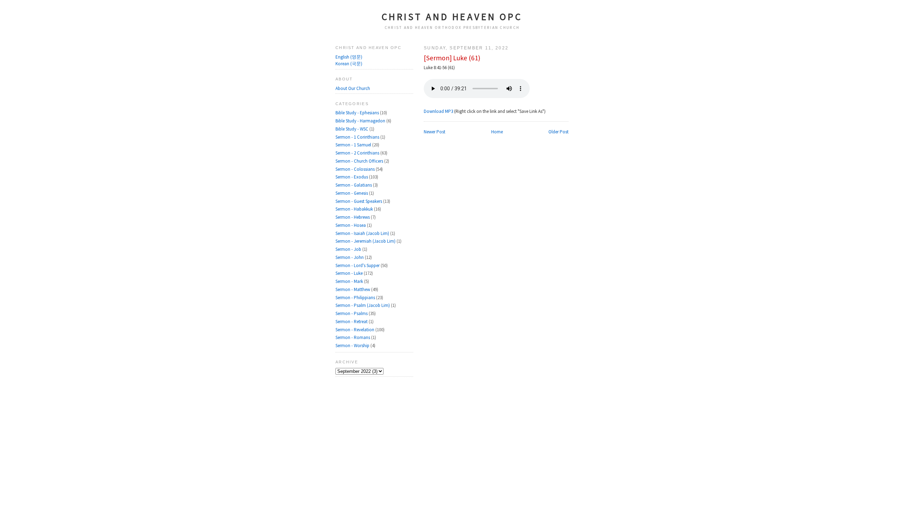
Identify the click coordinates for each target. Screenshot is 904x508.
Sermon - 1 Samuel (353, 145)
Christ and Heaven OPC (452, 17)
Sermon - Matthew (353, 289)
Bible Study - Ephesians (357, 113)
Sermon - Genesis (352, 193)
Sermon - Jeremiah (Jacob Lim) (366, 241)
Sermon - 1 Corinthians (357, 137)
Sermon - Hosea (351, 225)
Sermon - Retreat (352, 322)
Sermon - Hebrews (353, 217)
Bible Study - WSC (352, 129)
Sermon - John (350, 257)
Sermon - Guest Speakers (359, 201)
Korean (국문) (348, 64)
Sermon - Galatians (354, 185)
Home (497, 132)
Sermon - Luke (349, 273)
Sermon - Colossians (355, 169)
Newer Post (434, 132)
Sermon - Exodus (352, 177)
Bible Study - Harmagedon (360, 121)
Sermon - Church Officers (359, 161)
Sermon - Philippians (355, 298)
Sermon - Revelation (355, 330)
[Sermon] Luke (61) (452, 58)
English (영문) (348, 57)
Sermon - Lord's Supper (358, 265)
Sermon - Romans (353, 337)
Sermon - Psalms (352, 313)
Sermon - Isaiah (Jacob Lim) (362, 233)
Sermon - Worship (352, 346)
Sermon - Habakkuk (354, 209)
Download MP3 (438, 111)
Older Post (558, 132)
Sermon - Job (348, 249)
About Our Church (352, 88)
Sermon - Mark (349, 281)
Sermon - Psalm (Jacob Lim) (363, 305)
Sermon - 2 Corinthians (357, 153)
